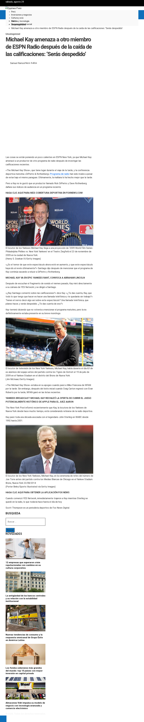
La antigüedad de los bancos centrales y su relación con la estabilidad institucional (25, 598)
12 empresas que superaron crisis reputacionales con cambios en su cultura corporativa (23, 565)
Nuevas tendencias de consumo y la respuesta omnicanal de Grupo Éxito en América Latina (24, 637)
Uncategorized (13, 34)
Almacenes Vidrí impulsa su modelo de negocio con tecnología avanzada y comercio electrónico (25, 706)
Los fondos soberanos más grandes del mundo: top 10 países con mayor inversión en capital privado (24, 671)
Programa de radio (59, 174)
